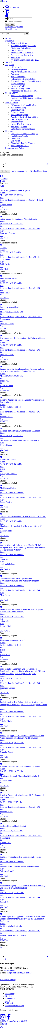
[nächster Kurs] (47, 164)
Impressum (10, 998)
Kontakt (8, 996)
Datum (4, 178)
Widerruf (9, 1003)
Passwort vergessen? (14, 27)
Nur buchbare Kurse (39, 171)
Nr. (2, 185)
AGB (7, 1001)
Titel (3, 176)
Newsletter (9, 994)
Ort (3, 181)
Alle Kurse (5, 171)
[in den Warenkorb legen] (1, 216)
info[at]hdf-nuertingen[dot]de (19, 973)
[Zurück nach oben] (1, 1027)
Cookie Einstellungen (9, 1010)
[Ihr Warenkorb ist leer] (7, 11)
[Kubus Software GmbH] (3, 1023)
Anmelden (10, 24)
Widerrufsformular (7, 979)
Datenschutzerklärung (14, 1005)
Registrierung (11, 29)
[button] (6, 16)
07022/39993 (9, 970)
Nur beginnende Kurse (20, 171)
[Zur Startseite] (3, 1)
